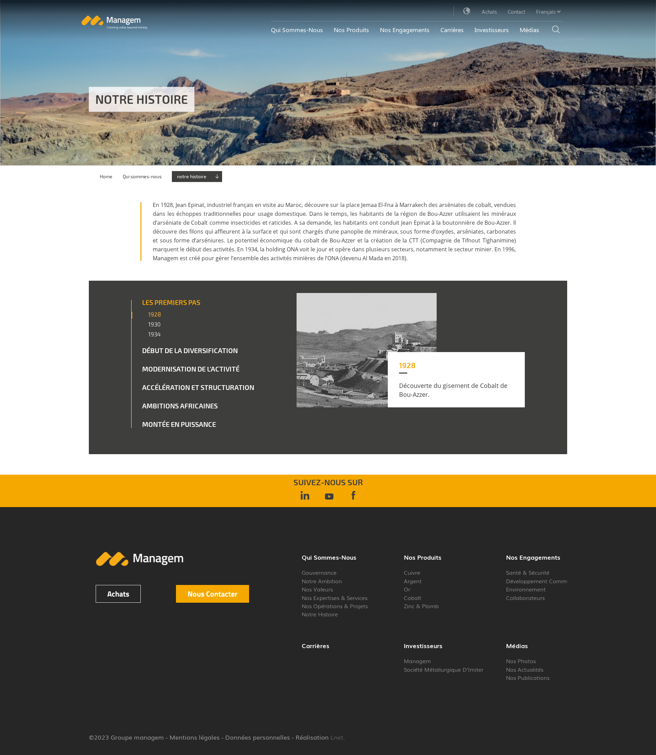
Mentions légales (194, 736)
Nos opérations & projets (335, 606)
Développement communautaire (549, 581)
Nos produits (351, 30)
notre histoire (191, 176)
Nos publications (527, 677)
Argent (413, 581)
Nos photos (521, 661)
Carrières (452, 30)
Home (106, 176)
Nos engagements (404, 30)
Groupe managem (137, 736)
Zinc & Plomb (421, 606)
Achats (489, 11)
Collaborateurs (525, 597)
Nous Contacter (212, 594)
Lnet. (337, 736)
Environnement (526, 589)
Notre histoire (320, 614)
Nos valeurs (317, 589)
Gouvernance (319, 572)
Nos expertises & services (334, 597)
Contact (516, 11)
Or (407, 589)
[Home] (114, 27)
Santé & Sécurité (527, 572)
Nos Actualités (524, 669)
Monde (467, 11)
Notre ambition (322, 581)
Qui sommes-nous (297, 30)
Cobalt (412, 597)
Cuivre (412, 572)
